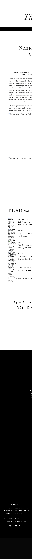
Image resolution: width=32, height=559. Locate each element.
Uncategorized (23, 219)
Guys (20, 242)
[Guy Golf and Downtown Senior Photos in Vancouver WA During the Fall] (12, 244)
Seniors (20, 230)
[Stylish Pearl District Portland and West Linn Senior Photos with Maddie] (12, 232)
